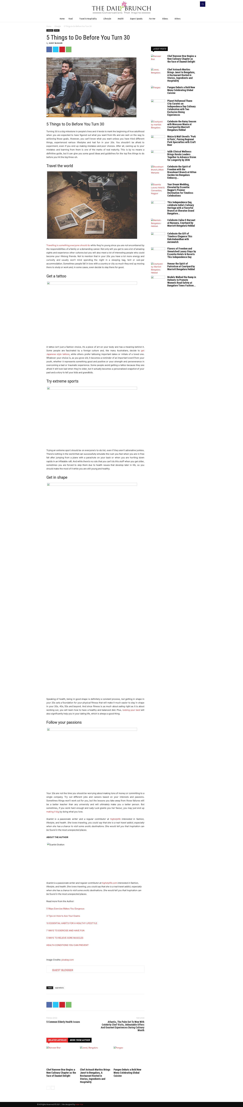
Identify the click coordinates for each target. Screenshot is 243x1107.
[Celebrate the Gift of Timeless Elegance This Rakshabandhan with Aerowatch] (158, 237)
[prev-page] (48, 1088)
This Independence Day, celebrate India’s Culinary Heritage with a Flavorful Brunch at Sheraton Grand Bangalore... (180, 208)
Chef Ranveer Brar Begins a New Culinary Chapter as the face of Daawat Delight (61, 1072)
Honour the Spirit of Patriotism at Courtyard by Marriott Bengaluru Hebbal (181, 266)
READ (57, 30)
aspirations (59, 988)
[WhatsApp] (68, 49)
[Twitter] (55, 49)
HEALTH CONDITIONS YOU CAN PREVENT (67, 945)
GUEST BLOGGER (55, 43)
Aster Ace (79, 1104)
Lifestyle (57, 26)
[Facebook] (191, 4)
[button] (202, 4)
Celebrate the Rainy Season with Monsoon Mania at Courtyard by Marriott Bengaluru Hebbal (181, 125)
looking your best (131, 710)
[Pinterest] (62, 49)
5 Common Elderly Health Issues (63, 1021)
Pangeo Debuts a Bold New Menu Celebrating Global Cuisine (127, 1072)
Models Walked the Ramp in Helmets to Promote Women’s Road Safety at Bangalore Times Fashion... (181, 281)
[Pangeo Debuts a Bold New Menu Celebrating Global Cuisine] (129, 1056)
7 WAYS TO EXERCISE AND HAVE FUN (65, 930)
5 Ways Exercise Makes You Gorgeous (65, 908)
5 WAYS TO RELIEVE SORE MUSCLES (64, 937)
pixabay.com (67, 959)
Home (48, 26)
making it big (52, 811)
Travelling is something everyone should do (68, 245)
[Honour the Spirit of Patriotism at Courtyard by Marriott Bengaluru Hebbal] (158, 268)
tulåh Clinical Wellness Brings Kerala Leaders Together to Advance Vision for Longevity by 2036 (181, 155)
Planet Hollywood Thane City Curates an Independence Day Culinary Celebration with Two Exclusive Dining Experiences (181, 107)
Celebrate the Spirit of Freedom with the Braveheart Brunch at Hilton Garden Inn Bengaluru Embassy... (181, 172)
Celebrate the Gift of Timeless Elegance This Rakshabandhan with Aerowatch (179, 237)
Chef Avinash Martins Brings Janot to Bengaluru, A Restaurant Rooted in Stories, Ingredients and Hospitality (95, 1075)
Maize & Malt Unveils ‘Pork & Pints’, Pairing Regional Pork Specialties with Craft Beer (181, 140)
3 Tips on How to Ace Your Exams (63, 916)
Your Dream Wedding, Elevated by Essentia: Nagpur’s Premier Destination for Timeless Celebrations (180, 190)
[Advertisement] (95, 977)
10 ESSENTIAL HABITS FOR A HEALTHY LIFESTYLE (71, 923)
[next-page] (52, 1088)
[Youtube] (195, 4)
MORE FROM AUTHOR (80, 1040)
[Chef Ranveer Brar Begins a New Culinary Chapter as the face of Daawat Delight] (61, 1056)
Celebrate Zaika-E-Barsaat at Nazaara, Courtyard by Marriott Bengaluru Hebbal (181, 223)
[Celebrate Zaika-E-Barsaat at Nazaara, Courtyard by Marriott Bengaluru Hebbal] (158, 224)
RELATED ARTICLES (57, 1040)
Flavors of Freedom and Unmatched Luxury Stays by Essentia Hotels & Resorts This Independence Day (181, 252)
